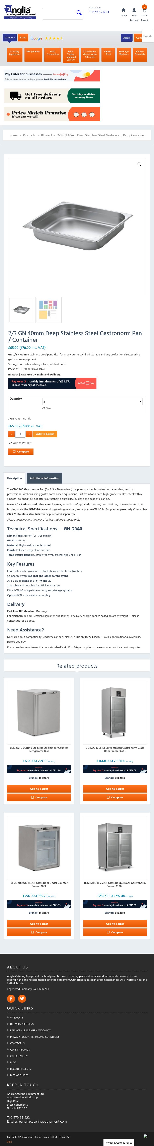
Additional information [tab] (44, 478)
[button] (139, 164)
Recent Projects (20, 1069)
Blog (13, 1062)
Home (13, 135)
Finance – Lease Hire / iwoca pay (30, 1030)
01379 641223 (99, 11)
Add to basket (45, 434)
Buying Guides (19, 1075)
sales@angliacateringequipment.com (38, 1121)
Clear (48, 408)
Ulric (9, 1141)
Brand (23, 37)
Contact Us (17, 1043)
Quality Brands (20, 1050)
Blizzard (46, 135)
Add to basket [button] (39, 789)
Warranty (16, 1018)
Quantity (16, 398)
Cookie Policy (19, 1056)
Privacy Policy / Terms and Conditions (35, 1037)
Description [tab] (14, 478)
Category (10, 37)
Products (29, 135)
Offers (127, 37)
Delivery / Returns (22, 1024)
